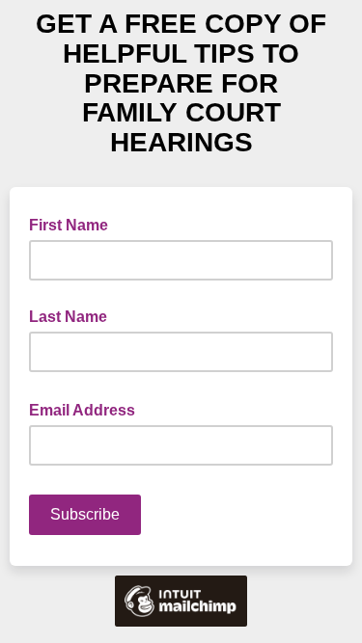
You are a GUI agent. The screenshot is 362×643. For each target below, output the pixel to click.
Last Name (68, 316)
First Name (68, 225)
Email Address (88, 408)
